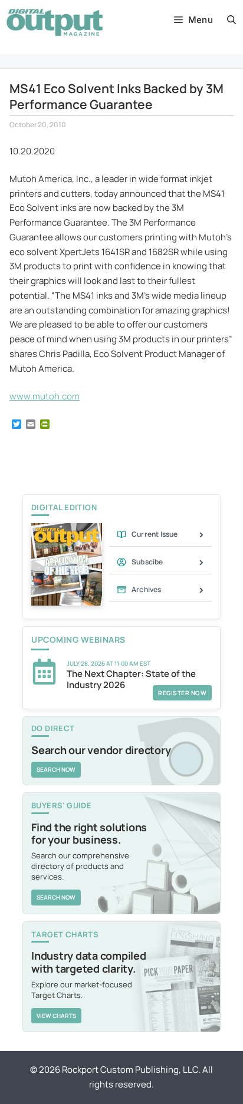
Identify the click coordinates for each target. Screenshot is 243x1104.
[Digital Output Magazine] (54, 22)
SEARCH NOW (56, 769)
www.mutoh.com (44, 396)
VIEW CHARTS (56, 1016)
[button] (231, 20)
